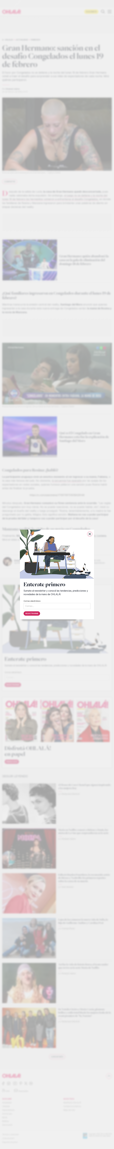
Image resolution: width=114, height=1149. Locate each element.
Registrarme (31, 613)
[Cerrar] (89, 534)
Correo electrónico (32, 601)
